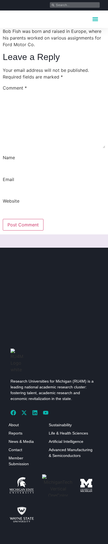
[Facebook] (13, 412)
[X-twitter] (24, 412)
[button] (95, 18)
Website (11, 201)
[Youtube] (45, 412)
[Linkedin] (35, 412)
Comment (15, 88)
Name (9, 157)
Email (8, 179)
